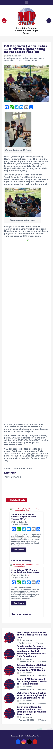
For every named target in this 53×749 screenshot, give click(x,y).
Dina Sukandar (14, 56)
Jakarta (17, 58)
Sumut (41, 58)
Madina (25, 58)
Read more (19, 550)
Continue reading (21, 560)
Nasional (33, 58)
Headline (8, 58)
